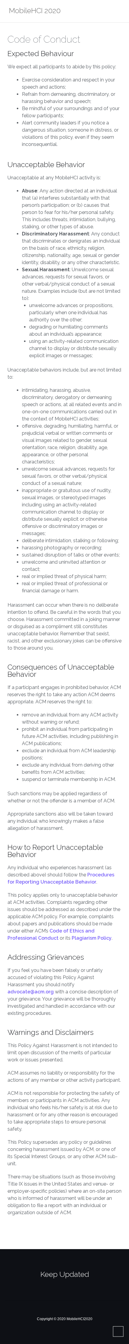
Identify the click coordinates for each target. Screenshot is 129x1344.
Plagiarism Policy (92, 938)
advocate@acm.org (31, 992)
